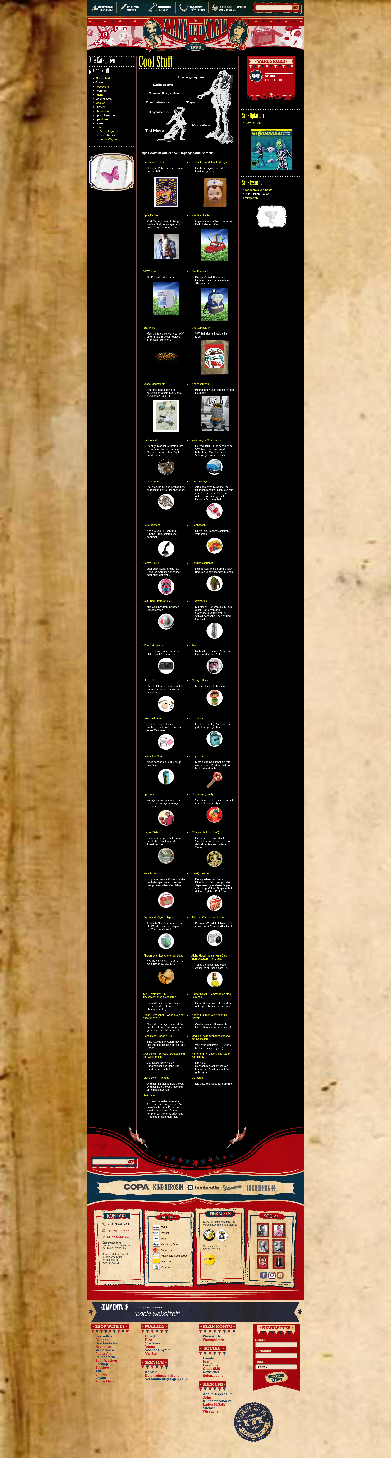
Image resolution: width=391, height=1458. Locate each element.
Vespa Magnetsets (154, 383)
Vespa (150, 1346)
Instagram (211, 1362)
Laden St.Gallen (215, 1404)
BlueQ (150, 1336)
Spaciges (102, 1367)
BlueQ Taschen (201, 873)
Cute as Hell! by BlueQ (205, 832)
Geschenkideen (107, 1343)
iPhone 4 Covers (153, 645)
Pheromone (102, 111)
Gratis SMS (211, 1368)
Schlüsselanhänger (203, 562)
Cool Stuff (101, 71)
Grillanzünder (151, 440)
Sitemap (101, 1364)
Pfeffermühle (199, 600)
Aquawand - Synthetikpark (158, 917)
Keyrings (101, 90)
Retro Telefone (151, 525)
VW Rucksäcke (201, 271)
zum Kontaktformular (118, 1236)
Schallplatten (253, 116)
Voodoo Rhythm (157, 1350)
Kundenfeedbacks (217, 1401)
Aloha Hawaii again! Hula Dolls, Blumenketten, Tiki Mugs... (209, 957)
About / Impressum (217, 1394)
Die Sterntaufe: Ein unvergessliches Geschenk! (159, 995)
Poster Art (103, 1353)
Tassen (99, 123)
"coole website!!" (156, 1314)
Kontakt (151, 1372)
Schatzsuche (252, 183)
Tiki (98, 1371)
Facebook (211, 1365)
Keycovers (102, 86)
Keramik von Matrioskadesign (209, 162)
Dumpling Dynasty (202, 794)
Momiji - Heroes (201, 680)
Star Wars (149, 327)
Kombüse (197, 718)
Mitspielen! (252, 198)
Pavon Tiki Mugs (153, 756)
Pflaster (100, 107)
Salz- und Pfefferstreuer (157, 600)
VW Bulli (151, 1353)
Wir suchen (212, 1411)
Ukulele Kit (149, 680)
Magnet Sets (103, 98)
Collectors (198, 1077)
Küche (99, 94)
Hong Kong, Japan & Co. (158, 1035)
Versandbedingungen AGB (166, 1379)
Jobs (207, 1397)
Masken (100, 102)
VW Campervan (201, 327)
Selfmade (149, 1095)
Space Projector (105, 115)
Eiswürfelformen (152, 718)
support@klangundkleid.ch (121, 1230)
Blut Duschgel (200, 481)
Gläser (99, 82)
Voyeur (100, 1378)
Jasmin (138, 1307)
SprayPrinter (150, 215)
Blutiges (101, 1340)
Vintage (101, 1374)
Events (208, 1358)
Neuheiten (103, 1346)
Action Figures (108, 131)
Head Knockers (109, 135)
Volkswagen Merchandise (207, 440)
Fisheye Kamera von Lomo (208, 917)
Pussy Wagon (108, 139)
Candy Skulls (151, 562)
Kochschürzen (200, 383)
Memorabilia (104, 1350)
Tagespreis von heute (258, 189)
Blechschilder (103, 78)
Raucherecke (105, 1357)
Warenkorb (211, 1336)
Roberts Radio (151, 873)
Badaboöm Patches (155, 162)
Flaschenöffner (152, 481)
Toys (98, 127)
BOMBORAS (253, 122)
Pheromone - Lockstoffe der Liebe (163, 955)
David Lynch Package (156, 1077)
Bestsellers (104, 1336)
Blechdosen (199, 525)
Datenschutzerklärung (162, 1375)
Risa (148, 1340)
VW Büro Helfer (201, 215)
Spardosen (102, 119)
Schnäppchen (106, 1360)
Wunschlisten (105, 1381)
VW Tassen (150, 271)
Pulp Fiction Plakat (257, 193)
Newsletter (211, 1372)
